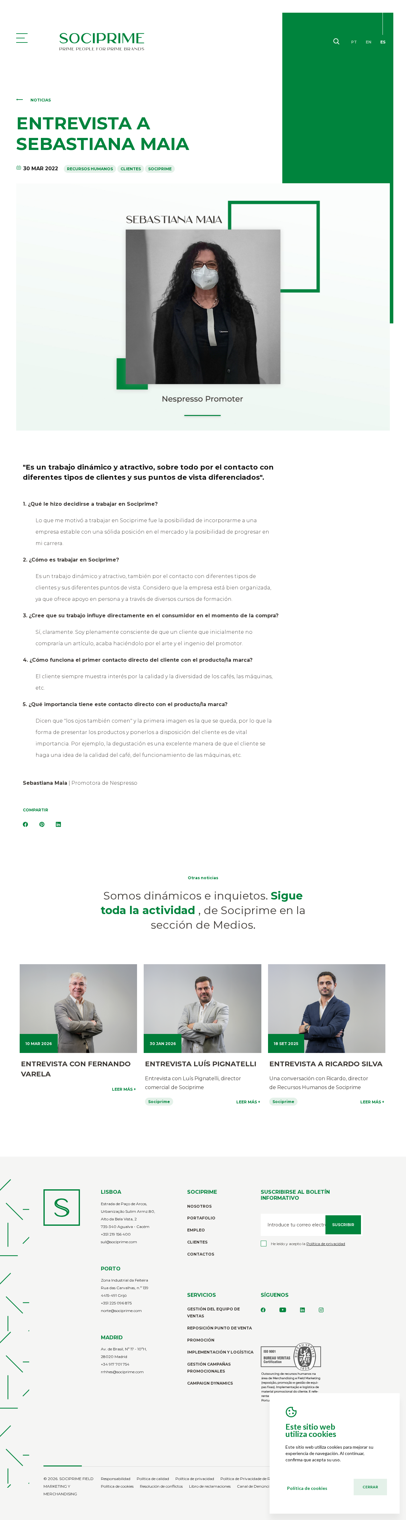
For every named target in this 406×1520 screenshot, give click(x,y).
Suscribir (343, 1224)
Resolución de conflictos (161, 1486)
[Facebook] (25, 825)
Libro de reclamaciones (210, 1486)
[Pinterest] (41, 825)
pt (354, 42)
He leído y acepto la (308, 1243)
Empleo (196, 1230)
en (368, 42)
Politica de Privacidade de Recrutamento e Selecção (266, 1478)
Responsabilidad (115, 1478)
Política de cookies (117, 1486)
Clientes (197, 1242)
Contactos (200, 1254)
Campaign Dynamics (210, 1383)
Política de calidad (153, 1478)
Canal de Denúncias (255, 1486)
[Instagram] (321, 1311)
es (382, 42)
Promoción (200, 1340)
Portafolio (201, 1218)
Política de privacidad (194, 1478)
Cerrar (370, 1486)
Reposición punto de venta (219, 1328)
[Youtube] (282, 1311)
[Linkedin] (302, 1311)
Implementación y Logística (220, 1352)
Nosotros (199, 1206)
